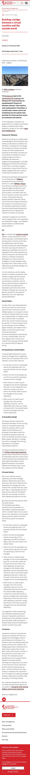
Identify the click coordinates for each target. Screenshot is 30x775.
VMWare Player (20, 184)
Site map (5, 740)
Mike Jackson (9, 89)
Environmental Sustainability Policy (14, 732)
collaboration (10, 131)
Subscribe (7, 715)
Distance (8, 96)
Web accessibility (8, 729)
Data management (8, 722)
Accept (13, 768)
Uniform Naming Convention (15, 452)
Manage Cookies (13, 771)
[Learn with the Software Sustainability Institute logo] (9, 3)
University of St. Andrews (11, 98)
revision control (22, 234)
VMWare (20, 179)
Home (3, 8)
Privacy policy (6, 725)
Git (3, 234)
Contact (4, 736)
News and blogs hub (11, 8)
